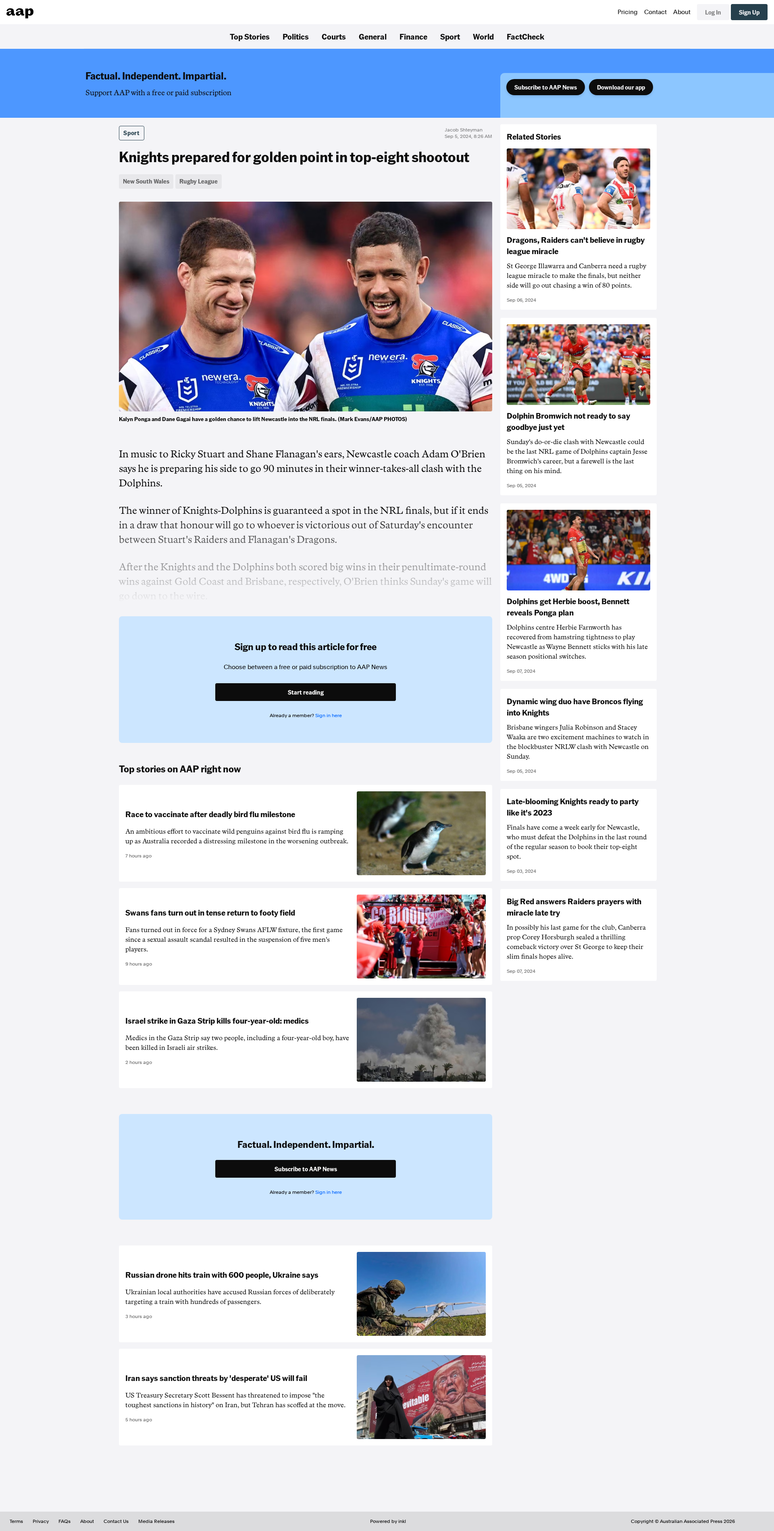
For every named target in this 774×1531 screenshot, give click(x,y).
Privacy (41, 1521)
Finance (413, 36)
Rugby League (198, 181)
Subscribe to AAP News (545, 87)
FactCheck (525, 36)
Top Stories (250, 36)
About (682, 12)
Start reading (306, 692)
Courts (334, 36)
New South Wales (146, 181)
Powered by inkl (388, 1521)
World (483, 36)
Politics (296, 36)
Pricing (628, 12)
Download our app (621, 87)
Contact (655, 12)
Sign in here (328, 715)
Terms (16, 1521)
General (373, 36)
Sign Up (749, 12)
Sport (450, 36)
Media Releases (156, 1521)
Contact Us (116, 1521)
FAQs (64, 1521)
